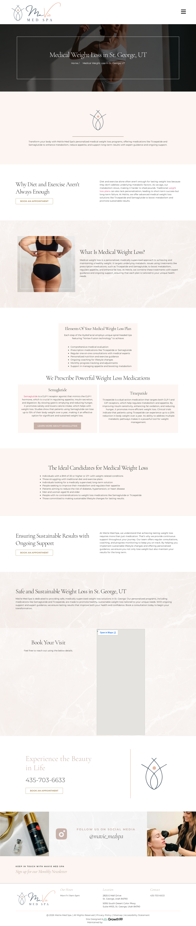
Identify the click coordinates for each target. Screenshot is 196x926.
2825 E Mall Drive (112, 895)
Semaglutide (31, 396)
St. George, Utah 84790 (115, 898)
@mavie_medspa (106, 836)
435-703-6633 (45, 780)
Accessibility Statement (137, 915)
